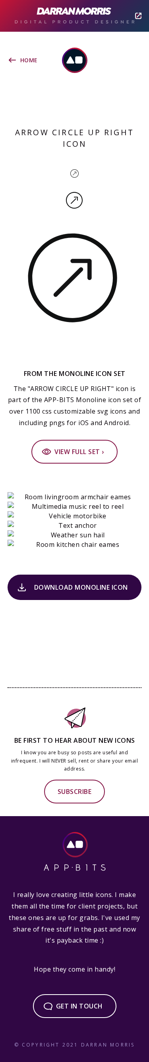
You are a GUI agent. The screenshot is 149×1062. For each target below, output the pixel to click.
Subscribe (75, 791)
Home (29, 60)
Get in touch (79, 1006)
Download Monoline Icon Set (81, 591)
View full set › (79, 451)
